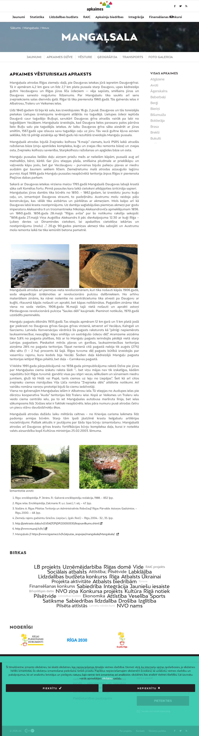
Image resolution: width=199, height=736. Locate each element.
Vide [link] (138, 566)
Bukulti (155, 138)
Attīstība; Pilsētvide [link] (108, 572)
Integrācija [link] (116, 586)
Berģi (154, 103)
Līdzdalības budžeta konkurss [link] (72, 576)
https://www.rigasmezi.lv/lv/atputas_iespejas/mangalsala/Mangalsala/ (73, 534)
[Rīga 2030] (77, 640)
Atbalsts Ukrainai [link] (141, 576)
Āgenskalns (159, 91)
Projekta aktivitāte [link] (71, 581)
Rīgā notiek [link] (156, 591)
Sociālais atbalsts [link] (67, 571)
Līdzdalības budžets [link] (69, 596)
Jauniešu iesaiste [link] (150, 586)
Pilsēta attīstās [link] (71, 605)
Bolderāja (157, 121)
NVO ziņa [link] (67, 591)
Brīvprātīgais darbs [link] (41, 591)
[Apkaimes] (99, 6)
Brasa (154, 127)
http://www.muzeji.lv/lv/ (29, 528)
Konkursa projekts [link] (101, 591)
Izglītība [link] (147, 600)
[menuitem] (18, 17)
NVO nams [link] (130, 605)
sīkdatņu (107, 678)
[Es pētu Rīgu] (122, 640)
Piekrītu (50, 688)
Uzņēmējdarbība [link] (82, 566)
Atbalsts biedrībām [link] (115, 581)
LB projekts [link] (47, 566)
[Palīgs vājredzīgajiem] (172, 16)
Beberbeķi (158, 97)
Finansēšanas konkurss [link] (52, 586)
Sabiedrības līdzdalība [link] (91, 600)
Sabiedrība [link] (89, 586)
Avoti (154, 85)
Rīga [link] (114, 576)
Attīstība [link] (117, 595)
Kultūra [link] (133, 591)
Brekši (155, 132)
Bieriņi (155, 109)
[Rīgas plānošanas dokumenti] (32, 640)
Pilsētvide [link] (45, 595)
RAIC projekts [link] (155, 566)
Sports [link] (157, 595)
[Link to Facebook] (175, 6)
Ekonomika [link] (94, 596)
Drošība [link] (127, 600)
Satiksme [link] (53, 600)
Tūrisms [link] (143, 581)
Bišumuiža (158, 115)
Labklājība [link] (140, 571)
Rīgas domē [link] (117, 566)
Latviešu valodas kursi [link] (102, 606)
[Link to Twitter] (180, 6)
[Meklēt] (186, 26)
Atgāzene (157, 79)
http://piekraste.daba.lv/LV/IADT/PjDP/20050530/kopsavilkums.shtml (57, 523)
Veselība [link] (138, 595)
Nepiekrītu (146, 688)
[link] (165, 17)
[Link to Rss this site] (186, 6)
